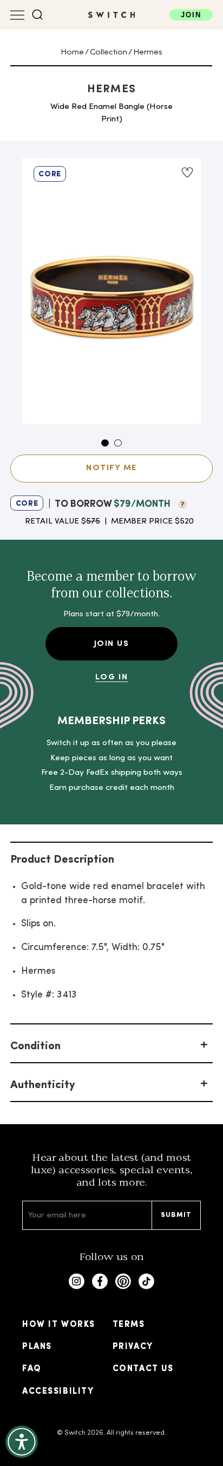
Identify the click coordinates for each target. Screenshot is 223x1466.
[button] (37, 15)
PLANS (37, 1347)
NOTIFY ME (111, 468)
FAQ (32, 1369)
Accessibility (58, 1391)
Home (72, 52)
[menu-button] (17, 15)
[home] (111, 14)
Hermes (147, 52)
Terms (129, 1324)
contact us (143, 1369)
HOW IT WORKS (58, 1324)
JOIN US (111, 643)
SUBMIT (176, 1215)
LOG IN (111, 677)
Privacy (133, 1347)
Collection (108, 52)
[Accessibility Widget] (21, 1442)
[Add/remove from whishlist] (187, 172)
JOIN (191, 15)
